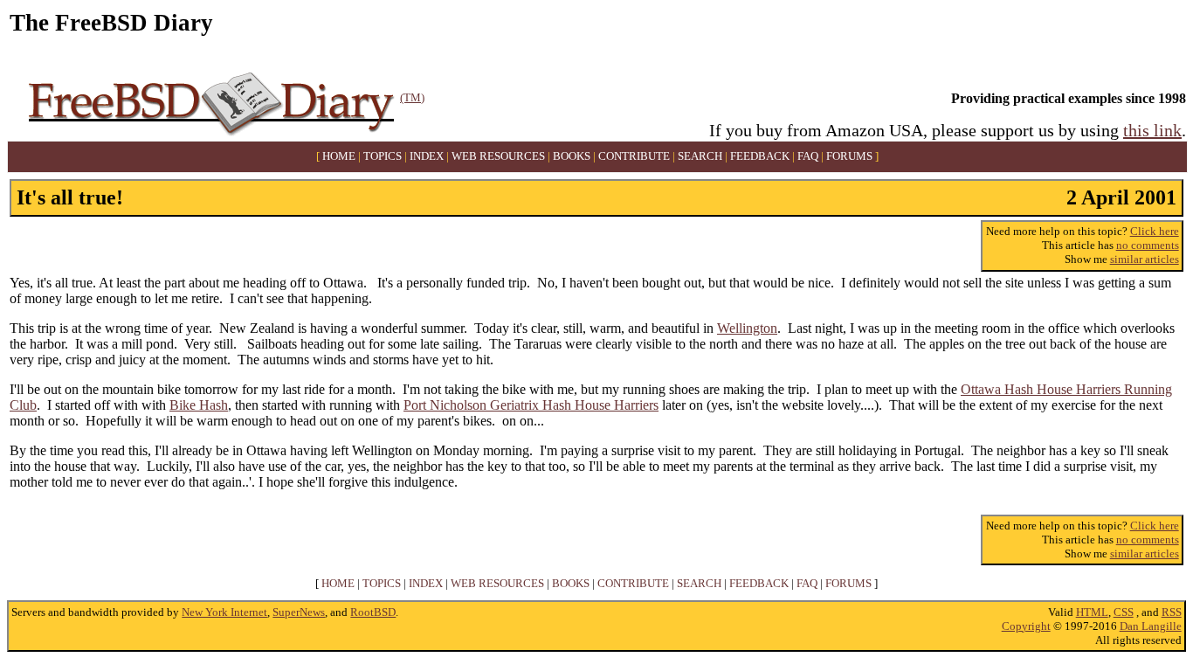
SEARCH (700, 156)
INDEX (427, 156)
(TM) (412, 97)
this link (1152, 130)
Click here (1154, 231)
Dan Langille (1151, 626)
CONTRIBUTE (634, 156)
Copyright (1026, 626)
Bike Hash (198, 405)
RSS (1172, 612)
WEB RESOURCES (498, 156)
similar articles (1144, 259)
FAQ (807, 156)
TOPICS (382, 156)
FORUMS (849, 156)
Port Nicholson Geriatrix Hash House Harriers (531, 405)
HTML (1092, 612)
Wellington (747, 328)
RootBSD (373, 612)
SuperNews (298, 612)
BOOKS (571, 156)
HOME (338, 156)
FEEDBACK (760, 156)
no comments (1147, 245)
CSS (1124, 612)
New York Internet (224, 612)
